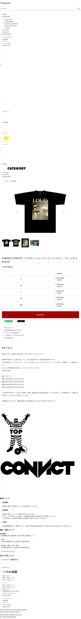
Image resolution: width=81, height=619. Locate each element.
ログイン (5, 41)
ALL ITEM (5, 30)
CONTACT (5, 32)
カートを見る (6, 43)
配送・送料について (8, 578)
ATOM (8, 595)
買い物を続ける (9, 338)
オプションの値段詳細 (11, 333)
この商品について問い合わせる (14, 335)
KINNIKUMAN (9, 21)
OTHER (7, 28)
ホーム (6, 181)
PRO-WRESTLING (11, 26)
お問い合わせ (6, 45)
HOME (4, 14)
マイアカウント (7, 37)
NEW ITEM (8, 19)
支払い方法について (8, 580)
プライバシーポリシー (9, 593)
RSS (3, 595)
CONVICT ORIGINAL (11, 24)
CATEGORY (16, 168)
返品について (8, 327)
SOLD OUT (40, 315)
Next (63, 211)
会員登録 (5, 39)
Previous (17, 211)
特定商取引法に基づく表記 (12, 330)
